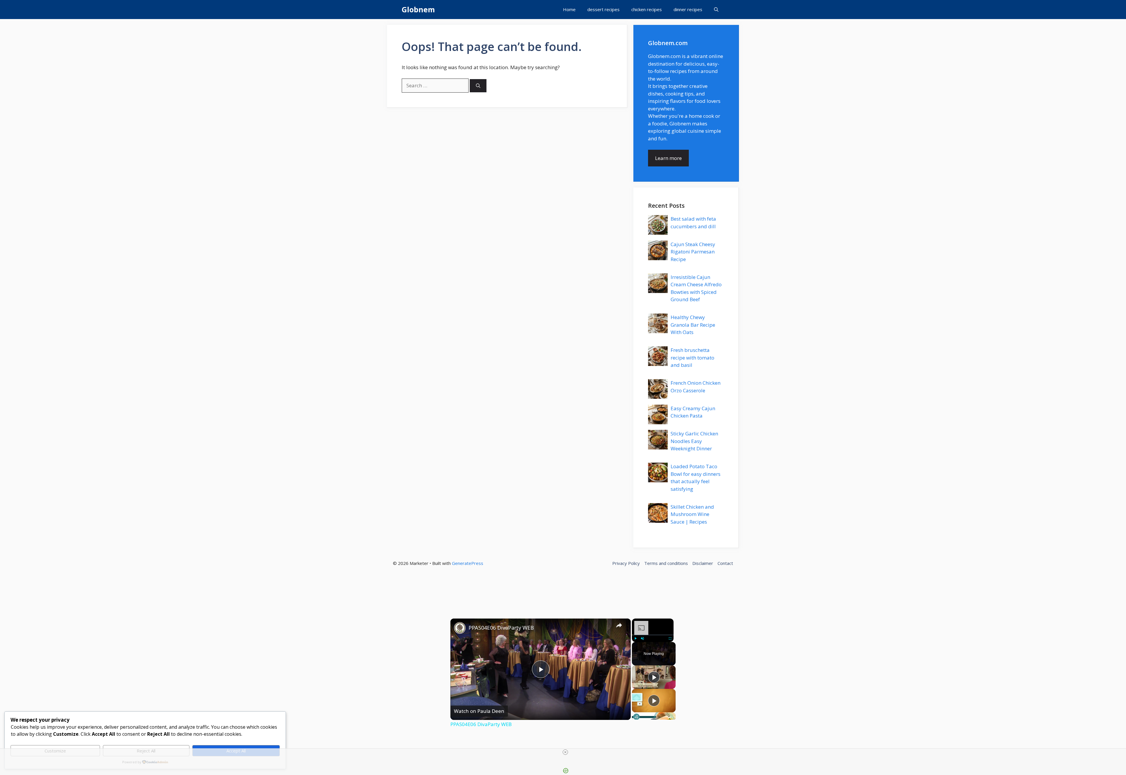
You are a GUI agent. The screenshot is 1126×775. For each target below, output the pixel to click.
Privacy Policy (626, 563)
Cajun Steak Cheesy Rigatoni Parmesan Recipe (693, 252)
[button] (716, 9)
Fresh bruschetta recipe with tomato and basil (692, 357)
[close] (565, 752)
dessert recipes (603, 9)
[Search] (478, 85)
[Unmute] (642, 638)
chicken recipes (646, 9)
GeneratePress (467, 563)
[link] (460, 628)
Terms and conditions (666, 563)
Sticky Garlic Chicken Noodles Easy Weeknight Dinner (694, 441)
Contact (725, 563)
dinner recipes (688, 9)
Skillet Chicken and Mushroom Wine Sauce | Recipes (692, 514)
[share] (619, 625)
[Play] (635, 638)
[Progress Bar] (653, 634)
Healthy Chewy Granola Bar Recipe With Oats (693, 324)
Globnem (418, 9)
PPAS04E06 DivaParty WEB (501, 627)
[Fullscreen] (670, 638)
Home (569, 9)
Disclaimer (702, 563)
